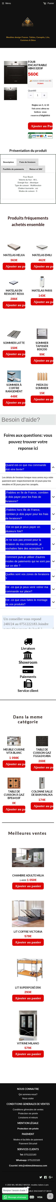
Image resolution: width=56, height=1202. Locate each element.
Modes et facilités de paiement (28, 1139)
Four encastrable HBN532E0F (37, 65)
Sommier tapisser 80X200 (42, 346)
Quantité (32, 91)
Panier (50, 3)
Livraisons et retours (28, 1117)
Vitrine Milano (28, 1043)
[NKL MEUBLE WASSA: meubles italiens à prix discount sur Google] (51, 1177)
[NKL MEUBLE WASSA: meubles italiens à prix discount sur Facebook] (45, 1177)
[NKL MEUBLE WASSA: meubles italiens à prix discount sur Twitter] (40, 1177)
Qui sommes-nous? (28, 1094)
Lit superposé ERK (28, 987)
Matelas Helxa (14, 255)
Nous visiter (28, 1098)
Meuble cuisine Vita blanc (14, 751)
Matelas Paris (42, 290)
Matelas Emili (42, 255)
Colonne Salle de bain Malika (42, 793)
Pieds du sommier (42, 386)
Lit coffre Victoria (28, 931)
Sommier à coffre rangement (14, 388)
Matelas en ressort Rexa (14, 292)
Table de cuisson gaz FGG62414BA (42, 753)
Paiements (28, 677)
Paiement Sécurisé (28, 1143)
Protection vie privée (28, 1113)
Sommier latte (14, 342)
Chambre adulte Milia (28, 875)
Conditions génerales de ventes (28, 1109)
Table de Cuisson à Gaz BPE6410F (14, 795)
